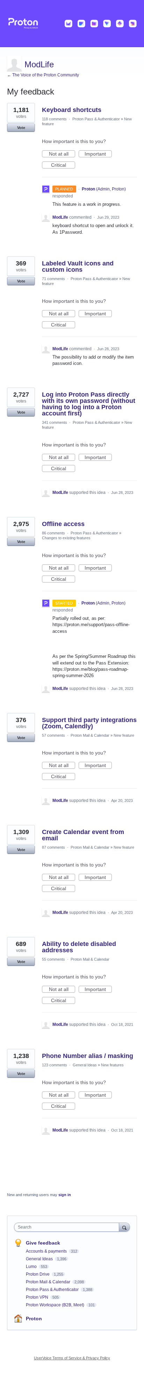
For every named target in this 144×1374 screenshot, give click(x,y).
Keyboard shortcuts (71, 109)
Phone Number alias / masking (87, 1055)
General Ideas (85, 1065)
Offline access (63, 523)
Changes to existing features (66, 538)
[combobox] (68, 1227)
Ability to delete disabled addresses (79, 947)
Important (98, 154)
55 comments (53, 959)
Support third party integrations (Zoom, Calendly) (89, 723)
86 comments (53, 533)
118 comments (54, 119)
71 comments (53, 279)
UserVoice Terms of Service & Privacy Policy (72, 1358)
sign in (64, 1195)
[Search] (124, 1227)
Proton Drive (38, 1274)
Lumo (32, 1266)
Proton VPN (37, 1297)
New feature (124, 735)
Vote (21, 128)
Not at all (62, 154)
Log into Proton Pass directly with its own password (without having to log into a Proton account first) (88, 404)
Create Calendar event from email (83, 835)
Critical (63, 165)
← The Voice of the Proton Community (43, 75)
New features (112, 1065)
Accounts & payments (47, 1251)
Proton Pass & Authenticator (96, 119)
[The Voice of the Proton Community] (72, 23)
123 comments (54, 1065)
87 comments (53, 847)
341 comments (54, 422)
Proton (34, 1318)
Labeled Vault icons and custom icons (78, 266)
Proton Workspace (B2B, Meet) (55, 1304)
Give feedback (43, 1243)
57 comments (53, 735)
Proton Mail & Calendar (90, 735)
